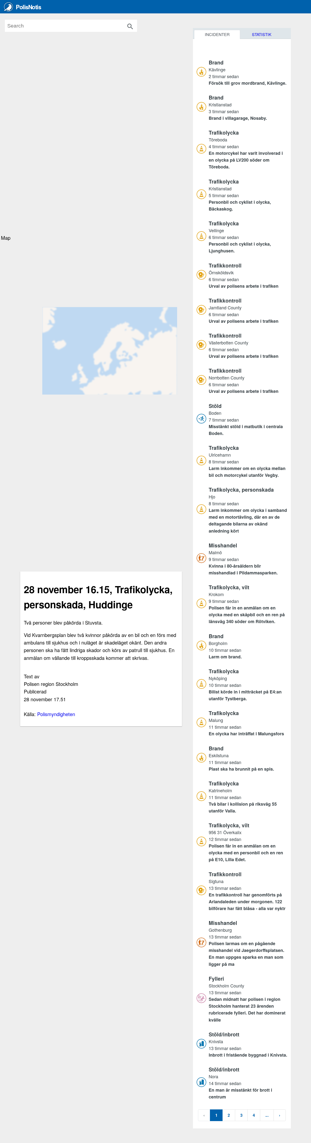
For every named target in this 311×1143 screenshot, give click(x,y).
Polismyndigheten (56, 714)
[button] (248, 72)
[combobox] (78, 26)
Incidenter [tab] (217, 34)
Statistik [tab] (261, 34)
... (266, 1115)
